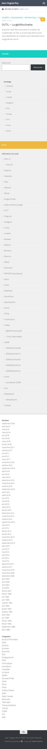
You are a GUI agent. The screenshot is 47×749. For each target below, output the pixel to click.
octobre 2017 (7, 450)
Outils (4, 681)
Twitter (8, 92)
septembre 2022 (8, 423)
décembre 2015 (8, 480)
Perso (4, 684)
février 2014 (6, 531)
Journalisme (6, 666)
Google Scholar (10, 199)
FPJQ (4, 660)
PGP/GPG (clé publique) (13, 273)
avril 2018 (5, 438)
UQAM (6, 342)
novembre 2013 (8, 537)
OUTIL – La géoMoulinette (17, 24)
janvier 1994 (6, 609)
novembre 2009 (8, 573)
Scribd (6, 285)
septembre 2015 (8, 489)
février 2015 (6, 510)
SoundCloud (9, 296)
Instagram (10, 103)
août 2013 (6, 546)
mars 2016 (6, 477)
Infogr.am (8, 216)
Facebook (9, 86)
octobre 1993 (7, 612)
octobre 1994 (7, 603)
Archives (5, 645)
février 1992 (6, 624)
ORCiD (6, 262)
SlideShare (8, 291)
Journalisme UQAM (13, 382)
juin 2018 (5, 435)
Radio (4, 693)
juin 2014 (5, 528)
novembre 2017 (8, 447)
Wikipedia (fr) (9, 394)
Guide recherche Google (13, 205)
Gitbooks (7, 188)
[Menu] (44, 3)
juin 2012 (5, 558)
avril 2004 (5, 585)
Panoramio (8, 268)
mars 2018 (6, 441)
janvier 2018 (6, 444)
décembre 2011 (8, 564)
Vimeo (8, 125)
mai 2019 (5, 429)
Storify (6, 308)
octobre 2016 (7, 465)
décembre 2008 (8, 576)
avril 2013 (5, 555)
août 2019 (6, 426)
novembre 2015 (8, 483)
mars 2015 (6, 507)
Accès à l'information (10, 639)
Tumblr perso (9, 319)
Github (8, 131)
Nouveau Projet (8, 678)
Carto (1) (7, 159)
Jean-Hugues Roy (10, 3)
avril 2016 (5, 474)
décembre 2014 (8, 513)
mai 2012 (5, 561)
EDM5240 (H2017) (13, 354)
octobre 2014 (7, 519)
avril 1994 (5, 606)
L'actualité (6, 669)
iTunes (6, 228)
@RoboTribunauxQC (14, 331)
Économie (6, 651)
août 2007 (6, 579)
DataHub (7, 170)
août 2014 (6, 525)
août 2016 (6, 471)
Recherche (6, 699)
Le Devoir (5, 672)
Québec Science (8, 690)
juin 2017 (5, 453)
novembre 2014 (8, 516)
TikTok (6, 314)
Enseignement (17, 18)
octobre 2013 (7, 540)
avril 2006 (5, 582)
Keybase (7, 239)
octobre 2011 (7, 567)
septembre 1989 (8, 627)
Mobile (4, 675)
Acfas (4, 642)
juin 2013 (5, 549)
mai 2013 (5, 552)
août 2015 (6, 492)
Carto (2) (9, 165)
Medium (7, 245)
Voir (3, 714)
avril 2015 (5, 504)
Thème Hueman (36, 741)
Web (4, 717)
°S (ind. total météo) (14, 337)
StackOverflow (9, 302)
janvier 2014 (6, 534)
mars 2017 (6, 459)
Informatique (30, 18)
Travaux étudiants (9, 705)
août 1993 (6, 615)
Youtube (9, 114)
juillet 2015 (6, 495)
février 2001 (6, 591)
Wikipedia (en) (11, 400)
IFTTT (8, 120)
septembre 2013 (8, 543)
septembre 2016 (8, 468)
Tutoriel (5, 708)
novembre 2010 (8, 570)
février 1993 (6, 621)
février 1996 (6, 594)
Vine (6, 388)
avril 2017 (5, 456)
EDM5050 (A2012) (13, 371)
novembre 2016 (8, 462)
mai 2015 (5, 501)
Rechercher (6, 63)
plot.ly (6, 279)
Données (5, 18)
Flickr (8, 108)
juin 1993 (5, 618)
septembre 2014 (8, 522)
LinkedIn (9, 97)
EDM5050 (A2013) (13, 365)
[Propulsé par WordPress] (22, 741)
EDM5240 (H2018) (13, 348)
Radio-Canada (7, 696)
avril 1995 (5, 600)
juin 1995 (5, 597)
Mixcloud (7, 251)
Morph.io (7, 256)
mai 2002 (5, 588)
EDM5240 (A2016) (13, 359)
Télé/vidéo (6, 702)
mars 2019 (6, 432)
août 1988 (6, 630)
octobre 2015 (7, 486)
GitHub (7, 193)
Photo (4, 687)
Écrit (3, 654)
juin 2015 (5, 498)
